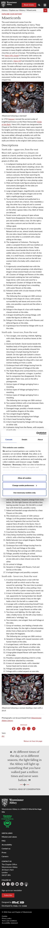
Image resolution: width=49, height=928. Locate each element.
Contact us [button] (6, 848)
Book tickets (29, 5)
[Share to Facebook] (13, 728)
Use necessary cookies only (24, 493)
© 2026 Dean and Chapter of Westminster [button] (17, 912)
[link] (18, 902)
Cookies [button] (4, 916)
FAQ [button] (3, 841)
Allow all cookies (24, 478)
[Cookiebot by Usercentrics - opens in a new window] (36, 433)
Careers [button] (5, 856)
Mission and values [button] (9, 837)
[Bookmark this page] (28, 728)
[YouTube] (17, 884)
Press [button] (4, 852)
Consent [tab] (8, 439)
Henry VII (17, 61)
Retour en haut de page (33, 741)
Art (3, 736)
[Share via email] (33, 728)
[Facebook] (3, 884)
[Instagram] (12, 884)
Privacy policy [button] (6, 918)
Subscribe (8, 895)
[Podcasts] (26, 884)
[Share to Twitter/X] (18, 728)
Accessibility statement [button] (10, 923)
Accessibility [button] (7, 845)
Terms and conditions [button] (9, 921)
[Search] (40, 5)
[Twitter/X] (8, 884)
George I (11, 119)
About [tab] (40, 439)
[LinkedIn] (21, 884)
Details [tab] (24, 439)
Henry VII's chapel (12, 56)
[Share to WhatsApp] (23, 728)
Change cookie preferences (23, 485)
